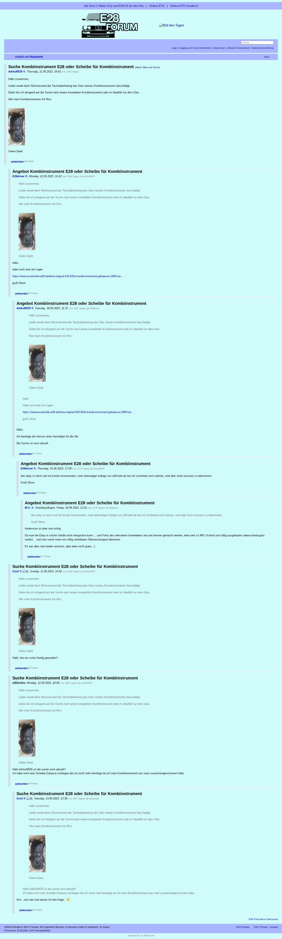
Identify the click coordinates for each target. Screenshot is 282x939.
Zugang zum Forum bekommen (195, 48)
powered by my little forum (141, 935)
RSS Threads (261, 927)
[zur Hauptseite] (141, 25)
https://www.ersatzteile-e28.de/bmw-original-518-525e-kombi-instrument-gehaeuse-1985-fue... (67, 276)
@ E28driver (93, 308)
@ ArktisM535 (87, 176)
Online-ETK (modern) (184, 5)
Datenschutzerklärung (262, 48)
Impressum (219, 48)
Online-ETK (156, 5)
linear (267, 57)
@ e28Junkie (92, 798)
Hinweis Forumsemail (238, 48)
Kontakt (274, 927)
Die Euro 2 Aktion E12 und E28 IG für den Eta (113, 5)
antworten (17, 161)
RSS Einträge (243, 927)
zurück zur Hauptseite (29, 56)
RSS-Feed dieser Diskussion (263, 919)
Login (174, 48)
